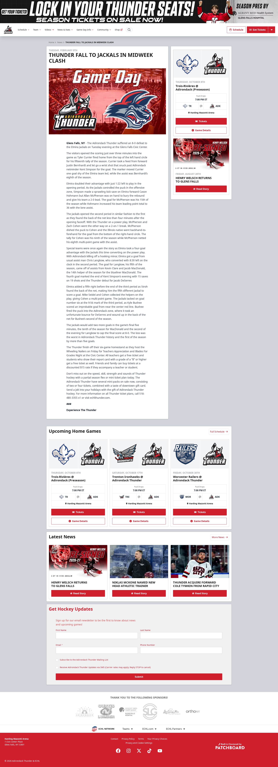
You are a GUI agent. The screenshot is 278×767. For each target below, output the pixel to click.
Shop (117, 29)
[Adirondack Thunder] (8, 29)
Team (35, 29)
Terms (141, 738)
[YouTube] (160, 751)
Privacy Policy (128, 738)
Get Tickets (259, 29)
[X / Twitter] (139, 751)
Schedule (22, 29)
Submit (139, 676)
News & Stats (63, 29)
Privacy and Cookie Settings (139, 742)
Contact (114, 738)
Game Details (203, 130)
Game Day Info (84, 29)
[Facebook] (118, 751)
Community (102, 29)
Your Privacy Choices (157, 738)
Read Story (202, 188)
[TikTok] (149, 751)
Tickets (203, 121)
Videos (48, 29)
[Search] (129, 29)
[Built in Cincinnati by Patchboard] (230, 746)
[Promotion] (139, 11)
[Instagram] (129, 751)
